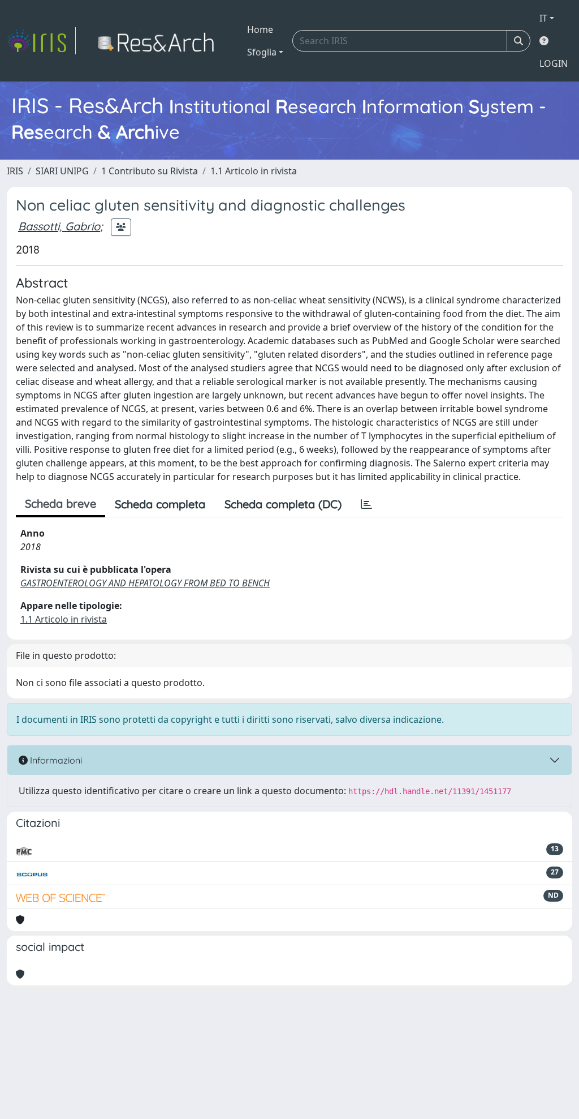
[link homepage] (41, 40)
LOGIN (553, 63)
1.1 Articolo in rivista (253, 171)
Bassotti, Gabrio (59, 226)
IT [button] (543, 18)
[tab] (366, 504)
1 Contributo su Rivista (149, 171)
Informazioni (55, 760)
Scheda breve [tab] (60, 503)
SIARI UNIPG (62, 171)
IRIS (15, 171)
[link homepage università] (159, 40)
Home (260, 29)
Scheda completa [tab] (160, 504)
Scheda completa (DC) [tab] (283, 504)
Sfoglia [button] (261, 52)
